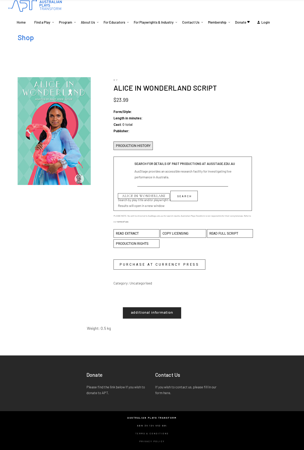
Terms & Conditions (152, 433)
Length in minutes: (128, 118)
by (116, 80)
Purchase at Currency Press (159, 264)
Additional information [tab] (152, 312)
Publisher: (121, 131)
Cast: (118, 125)
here (166, 393)
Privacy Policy (152, 441)
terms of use (122, 221)
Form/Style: (123, 112)
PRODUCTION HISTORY (133, 146)
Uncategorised (140, 283)
